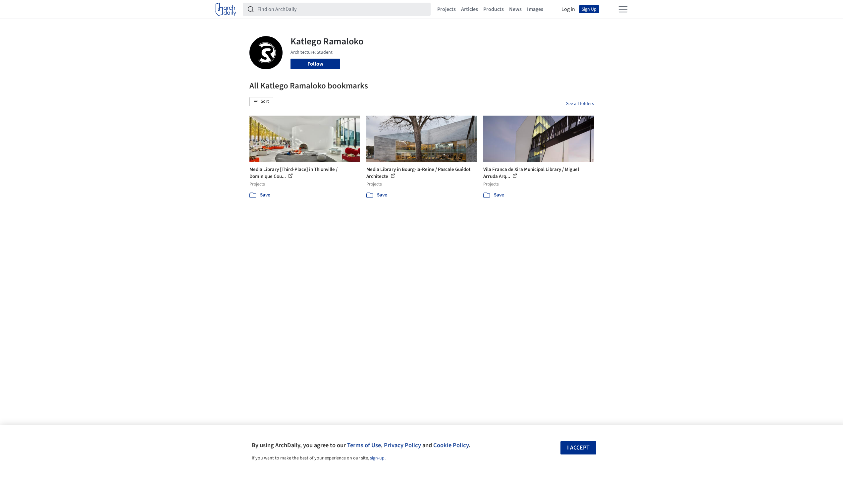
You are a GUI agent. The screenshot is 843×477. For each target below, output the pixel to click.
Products (493, 9)
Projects (446, 9)
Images (535, 9)
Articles (469, 9)
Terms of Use (364, 445)
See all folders (580, 103)
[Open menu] (623, 9)
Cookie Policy (451, 445)
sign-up (377, 458)
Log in (568, 9)
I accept (578, 448)
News (515, 9)
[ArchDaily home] (225, 9)
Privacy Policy (402, 445)
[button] (261, 101)
